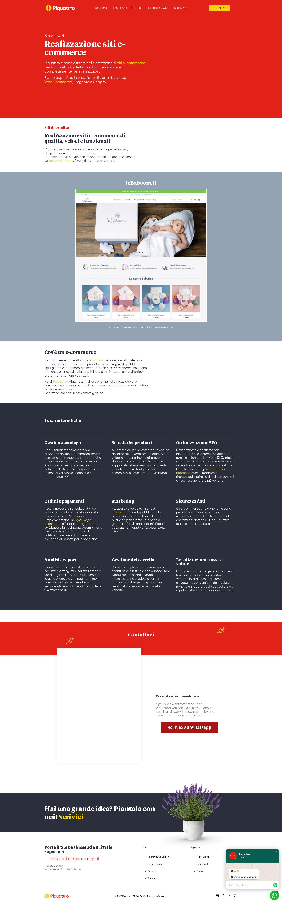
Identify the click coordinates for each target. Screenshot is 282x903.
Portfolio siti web (158, 7)
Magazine (180, 7)
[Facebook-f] (223, 896)
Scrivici (70, 817)
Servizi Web (120, 7)
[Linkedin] (217, 896)
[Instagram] (229, 896)
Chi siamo (101, 7)
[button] (276, 851)
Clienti (138, 7)
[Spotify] (235, 896)
